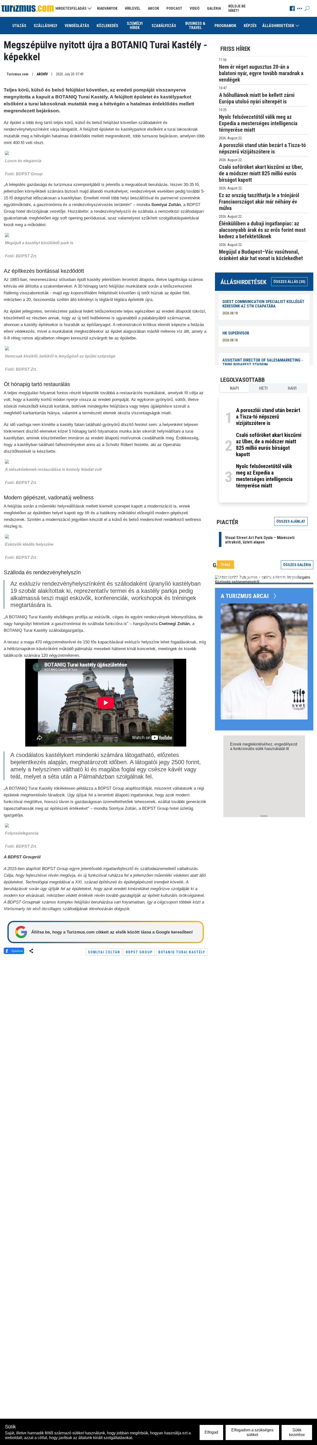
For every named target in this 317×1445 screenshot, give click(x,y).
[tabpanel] (263, 449)
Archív (42, 74)
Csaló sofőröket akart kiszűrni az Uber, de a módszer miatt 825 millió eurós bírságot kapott (268, 444)
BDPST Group (139, 952)
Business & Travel (195, 25)
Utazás (19, 26)
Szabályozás (164, 26)
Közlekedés (107, 26)
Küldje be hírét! (237, 8)
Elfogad (211, 1432)
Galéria (214, 8)
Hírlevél (132, 8)
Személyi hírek (135, 25)
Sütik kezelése (297, 1432)
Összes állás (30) (289, 281)
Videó (195, 8)
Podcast (174, 8)
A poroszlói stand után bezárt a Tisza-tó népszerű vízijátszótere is (268, 416)
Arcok (153, 8)
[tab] (234, 388)
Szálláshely (45, 26)
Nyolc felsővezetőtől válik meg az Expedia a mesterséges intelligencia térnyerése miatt (264, 476)
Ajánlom (17, 951)
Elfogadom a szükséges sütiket (252, 1432)
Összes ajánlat (290, 521)
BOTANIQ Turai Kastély (181, 952)
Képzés (250, 26)
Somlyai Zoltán (104, 952)
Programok (225, 26)
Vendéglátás (77, 26)
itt (287, 749)
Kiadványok (107, 8)
